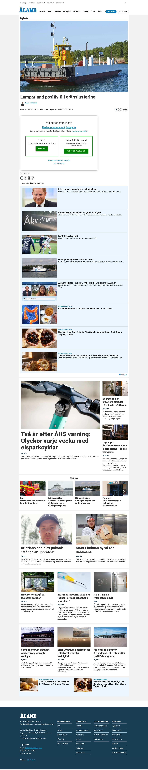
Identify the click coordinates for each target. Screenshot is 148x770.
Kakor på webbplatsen (101, 735)
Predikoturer (80, 748)
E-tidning (23, 3)
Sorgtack (78, 739)
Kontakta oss (60, 3)
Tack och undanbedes (82, 730)
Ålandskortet (41, 3)
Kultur (93, 11)
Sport (50, 11)
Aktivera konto (59, 163)
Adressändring (116, 735)
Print (59, 726)
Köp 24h (41, 149)
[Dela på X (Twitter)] (119, 109)
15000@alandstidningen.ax (33, 748)
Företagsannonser (63, 721)
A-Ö (99, 11)
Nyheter (42, 11)
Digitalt (59, 730)
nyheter (25, 173)
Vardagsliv (77, 11)
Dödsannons (80, 735)
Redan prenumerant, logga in (59, 127)
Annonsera (50, 3)
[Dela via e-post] (122, 109)
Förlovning (79, 726)
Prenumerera (111, 11)
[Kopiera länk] (125, 109)
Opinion (57, 11)
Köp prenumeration (76, 151)
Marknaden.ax (80, 753)
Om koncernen (98, 739)
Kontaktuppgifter (62, 744)
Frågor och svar (117, 739)
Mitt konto (122, 11)
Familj (86, 11)
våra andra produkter (80, 131)
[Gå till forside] (27, 9)
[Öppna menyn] (125, 2)
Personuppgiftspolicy (100, 726)
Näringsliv (67, 11)
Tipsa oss (31, 3)
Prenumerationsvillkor (119, 753)
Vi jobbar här (116, 726)
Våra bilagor (61, 739)
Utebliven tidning (117, 748)
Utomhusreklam (62, 735)
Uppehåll (115, 744)
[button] (24, 491)
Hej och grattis (80, 744)
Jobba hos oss (98, 730)
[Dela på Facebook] (116, 109)
